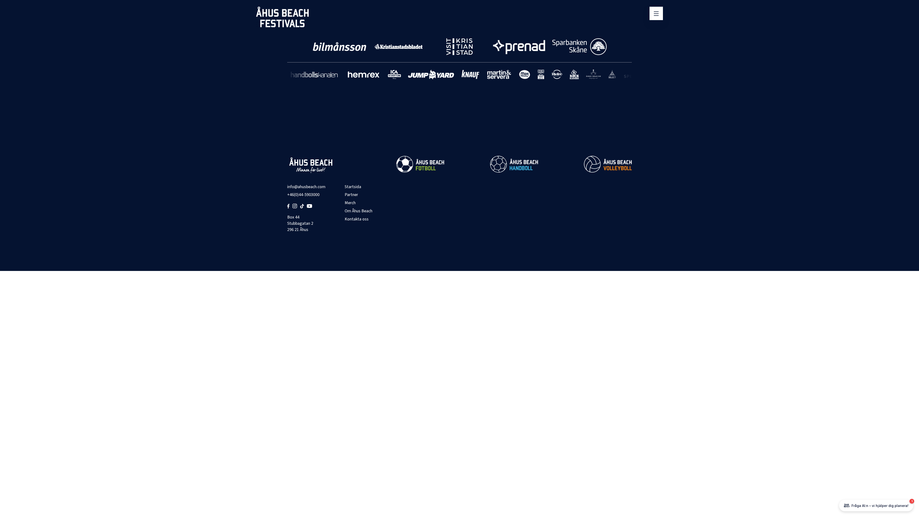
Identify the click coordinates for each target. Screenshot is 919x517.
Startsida (353, 187)
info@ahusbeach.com (306, 187)
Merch (350, 203)
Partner (351, 195)
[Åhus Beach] (282, 17)
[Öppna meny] (656, 13)
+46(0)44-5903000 (303, 195)
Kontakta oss (357, 219)
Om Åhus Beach (358, 211)
